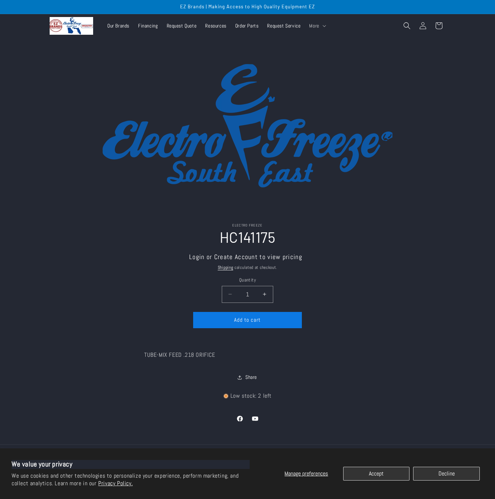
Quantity (247, 280)
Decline (446, 473)
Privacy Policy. (115, 483)
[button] (317, 25)
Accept (376, 473)
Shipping (225, 267)
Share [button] (251, 377)
